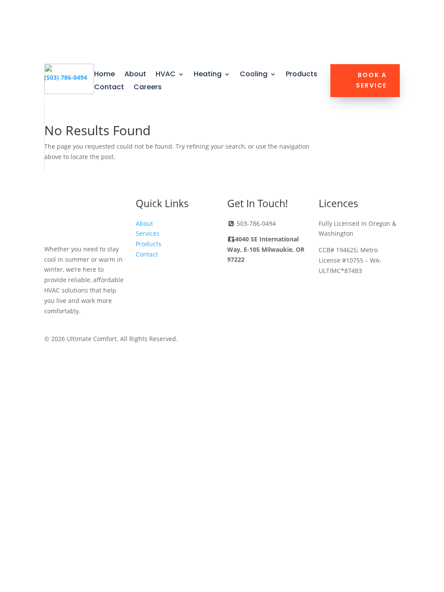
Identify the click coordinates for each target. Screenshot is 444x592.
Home (104, 75)
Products (301, 75)
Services (148, 233)
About (135, 75)
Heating (208, 75)
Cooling (254, 75)
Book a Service (371, 80)
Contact (109, 88)
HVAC (166, 75)
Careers (148, 88)
